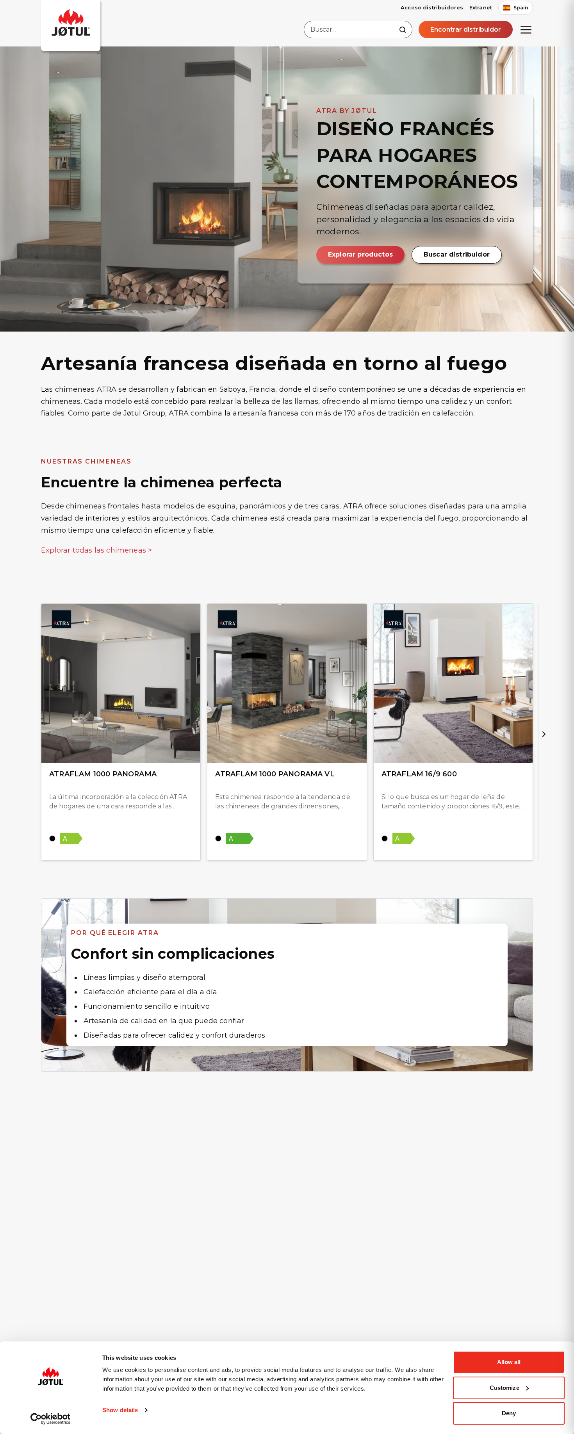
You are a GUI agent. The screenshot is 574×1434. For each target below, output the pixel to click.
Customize (504, 1387)
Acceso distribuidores (432, 7)
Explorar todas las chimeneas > (96, 550)
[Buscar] (402, 30)
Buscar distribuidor (457, 254)
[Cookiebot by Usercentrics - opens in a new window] (50, 1419)
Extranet (480, 7)
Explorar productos (360, 254)
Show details (120, 1410)
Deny (509, 1413)
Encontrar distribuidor (465, 29)
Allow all (509, 1362)
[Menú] (526, 29)
